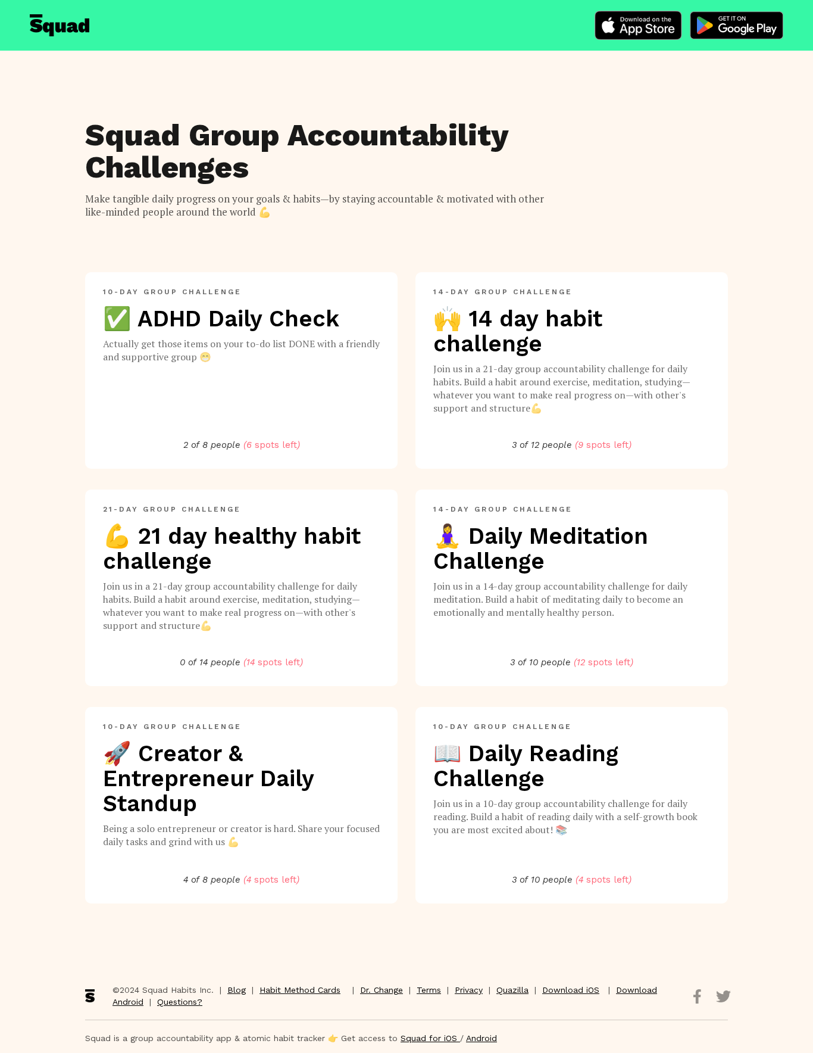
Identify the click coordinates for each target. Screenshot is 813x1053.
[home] (59, 25)
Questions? (179, 1002)
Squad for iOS (430, 1038)
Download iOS (570, 990)
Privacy (469, 990)
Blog (236, 990)
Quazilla (512, 990)
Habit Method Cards (299, 990)
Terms (429, 990)
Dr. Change (381, 990)
